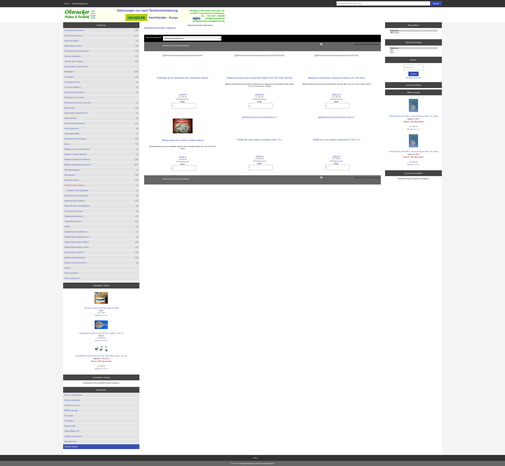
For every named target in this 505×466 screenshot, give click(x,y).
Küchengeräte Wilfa (101, 134)
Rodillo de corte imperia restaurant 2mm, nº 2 (259, 139)
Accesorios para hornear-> (101, 30)
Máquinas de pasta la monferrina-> (101, 159)
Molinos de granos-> (101, 180)
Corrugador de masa (101, 82)
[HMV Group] (414, 33)
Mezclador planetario (101, 170)
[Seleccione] (414, 31)
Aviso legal (68, 416)
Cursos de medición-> (101, 87)
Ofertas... (68, 268)
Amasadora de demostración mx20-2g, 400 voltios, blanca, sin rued (101, 356)
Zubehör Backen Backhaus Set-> (101, 237)
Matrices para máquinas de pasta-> (101, 165)
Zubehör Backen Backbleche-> (101, 232)
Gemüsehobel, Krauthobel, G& (101, 113)
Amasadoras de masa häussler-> (101, 51)
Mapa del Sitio (69, 426)
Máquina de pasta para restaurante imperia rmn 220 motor (336, 77)
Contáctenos (69, 421)
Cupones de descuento (73, 436)
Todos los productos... (72, 278)
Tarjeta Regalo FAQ (71, 431)
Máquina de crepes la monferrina (101, 149)
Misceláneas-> (101, 175)
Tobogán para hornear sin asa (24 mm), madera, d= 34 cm (101, 333)
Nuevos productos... (72, 273)
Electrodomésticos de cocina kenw (101, 103)
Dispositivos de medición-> (101, 92)
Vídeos (101, 227)
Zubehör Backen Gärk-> (101, 252)
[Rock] (414, 52)
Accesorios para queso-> (101, 36)
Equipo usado (101, 108)
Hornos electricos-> (101, 128)
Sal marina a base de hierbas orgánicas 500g (101, 308)
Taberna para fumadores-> (101, 216)
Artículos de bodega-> (101, 56)
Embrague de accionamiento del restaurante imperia (182, 77)
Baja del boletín (70, 441)
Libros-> (101, 144)
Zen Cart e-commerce (267, 463)
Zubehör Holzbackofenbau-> (101, 258)
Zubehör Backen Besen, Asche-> (101, 247)
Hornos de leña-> (101, 118)
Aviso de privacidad (71, 400)
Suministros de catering (101, 211)
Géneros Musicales (413, 42)
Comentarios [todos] (101, 377)
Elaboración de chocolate (74, 97)
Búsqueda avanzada (413, 78)
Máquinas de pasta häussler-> (101, 154)
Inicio (67, 4)
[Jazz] (414, 50)
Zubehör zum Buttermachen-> (101, 263)
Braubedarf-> (101, 72)
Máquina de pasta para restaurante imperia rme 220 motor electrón (259, 77)
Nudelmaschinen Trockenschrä (101, 196)
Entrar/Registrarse (80, 4)
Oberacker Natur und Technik (251, 463)
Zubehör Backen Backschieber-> (101, 242)
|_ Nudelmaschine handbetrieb (101, 190)
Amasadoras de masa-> (101, 46)
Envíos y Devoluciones (73, 395)
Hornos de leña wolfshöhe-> (101, 123)
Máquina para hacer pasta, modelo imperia (183, 140)
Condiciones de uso (71, 405)
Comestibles (101, 77)
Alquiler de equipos (101, 41)
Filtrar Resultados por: (154, 37)
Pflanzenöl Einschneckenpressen (101, 206)
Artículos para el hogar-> (101, 61)
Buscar (413, 60)
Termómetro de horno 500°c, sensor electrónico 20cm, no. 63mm (413, 152)
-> (101, 185)
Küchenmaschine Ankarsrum (101, 139)
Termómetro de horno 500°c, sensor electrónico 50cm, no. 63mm (413, 116)
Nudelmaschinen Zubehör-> (101, 201)
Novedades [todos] (101, 285)
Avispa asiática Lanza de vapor (76, 67)
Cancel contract (70, 447)
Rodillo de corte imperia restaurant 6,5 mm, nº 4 (336, 139)
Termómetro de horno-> (101, 221)
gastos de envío (103, 315)
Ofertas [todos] (413, 92)
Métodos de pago (71, 410)
